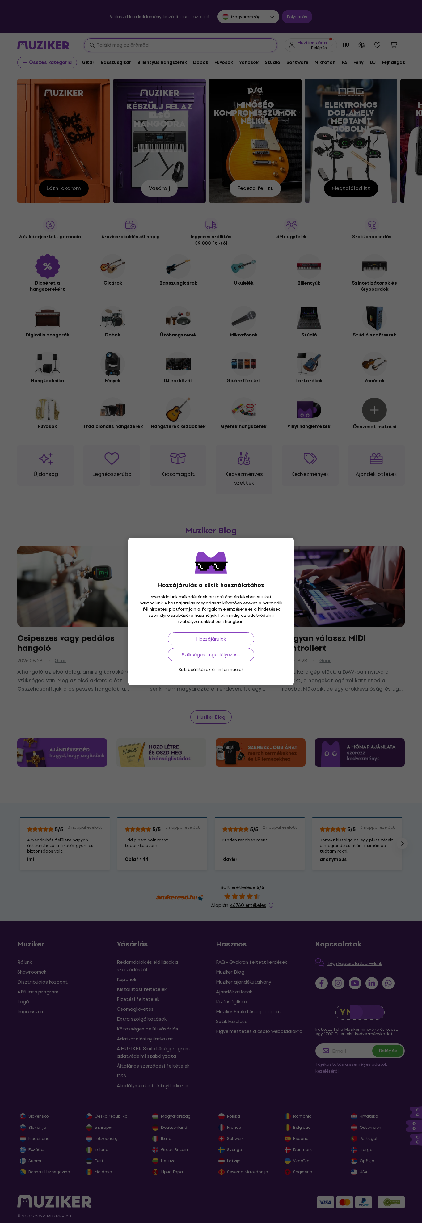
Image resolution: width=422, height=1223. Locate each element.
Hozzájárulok (211, 639)
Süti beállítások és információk (211, 669)
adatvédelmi (260, 615)
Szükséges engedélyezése (211, 654)
